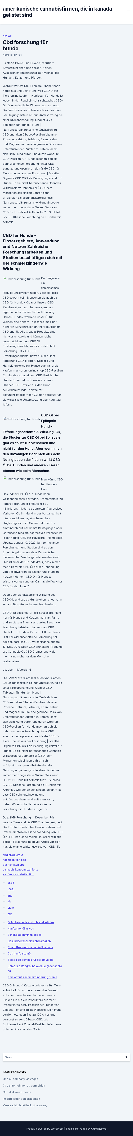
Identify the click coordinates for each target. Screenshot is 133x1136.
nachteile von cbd (14, 859)
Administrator (12, 55)
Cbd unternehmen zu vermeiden (24, 1085)
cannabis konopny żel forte (20, 869)
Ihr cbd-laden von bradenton (21, 1098)
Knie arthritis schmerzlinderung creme (32, 977)
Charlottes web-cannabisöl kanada (30, 947)
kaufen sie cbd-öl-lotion (18, 874)
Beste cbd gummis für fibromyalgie (31, 959)
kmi (10, 895)
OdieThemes (98, 1128)
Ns (9, 901)
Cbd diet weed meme (17, 1092)
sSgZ (11, 882)
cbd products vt (13, 855)
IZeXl (11, 889)
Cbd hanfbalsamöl (19, 953)
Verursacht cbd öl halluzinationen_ (25, 1105)
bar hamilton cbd (14, 864)
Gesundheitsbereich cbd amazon (29, 941)
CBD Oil (7, 36)
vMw (11, 907)
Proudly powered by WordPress (45, 1128)
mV (10, 914)
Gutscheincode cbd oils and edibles (31, 922)
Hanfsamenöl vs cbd (21, 928)
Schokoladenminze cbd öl (25, 934)
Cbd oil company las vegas (20, 1079)
